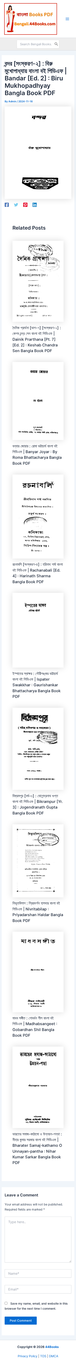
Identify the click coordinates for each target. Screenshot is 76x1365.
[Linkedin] (35, 205)
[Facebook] (7, 205)
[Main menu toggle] (67, 19)
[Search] (56, 44)
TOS (43, 1356)
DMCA (53, 1356)
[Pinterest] (25, 205)
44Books (52, 1347)
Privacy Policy (27, 1356)
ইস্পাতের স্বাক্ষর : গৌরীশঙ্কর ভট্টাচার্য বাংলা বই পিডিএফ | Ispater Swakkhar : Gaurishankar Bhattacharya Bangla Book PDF (36, 685)
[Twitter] (16, 205)
